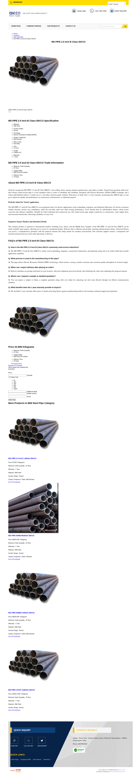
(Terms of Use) (121, 769)
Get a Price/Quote (14, 482)
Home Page (16, 26)
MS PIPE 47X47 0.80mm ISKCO (21, 690)
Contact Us (70, 26)
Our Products (53, 26)
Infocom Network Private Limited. (117, 771)
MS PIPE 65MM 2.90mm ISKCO (21, 613)
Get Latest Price (16, 363)
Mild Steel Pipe (18, 37)
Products (16, 35)
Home (16, 33)
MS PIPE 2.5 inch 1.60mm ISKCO (22, 458)
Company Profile (34, 26)
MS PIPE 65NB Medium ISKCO (21, 536)
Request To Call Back (15, 365)
